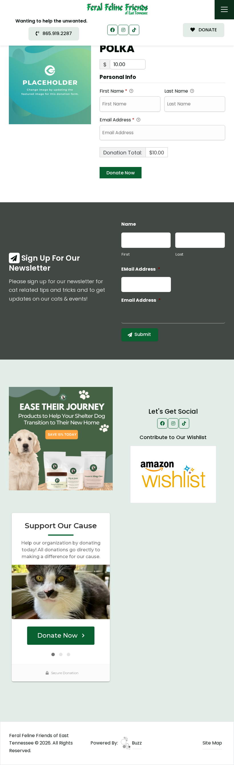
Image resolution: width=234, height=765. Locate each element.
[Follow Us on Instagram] (123, 30)
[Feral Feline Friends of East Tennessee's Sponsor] (61, 438)
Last (179, 254)
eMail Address (140, 269)
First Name (113, 91)
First (126, 254)
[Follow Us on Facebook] (112, 30)
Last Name (176, 91)
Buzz (136, 743)
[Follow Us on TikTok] (134, 30)
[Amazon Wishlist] (173, 474)
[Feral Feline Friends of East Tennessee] (117, 8)
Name (128, 224)
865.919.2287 (56, 33)
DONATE (207, 29)
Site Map (212, 743)
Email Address (117, 120)
